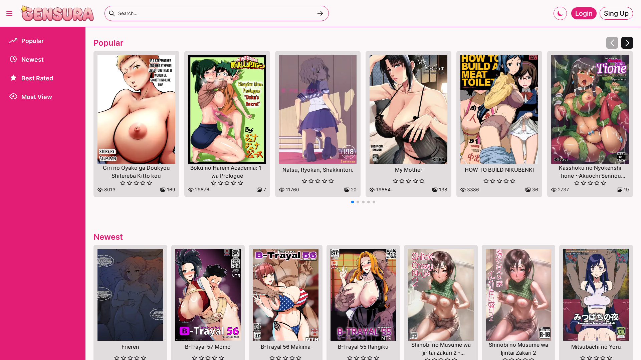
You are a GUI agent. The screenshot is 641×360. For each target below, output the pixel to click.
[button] (627, 43)
